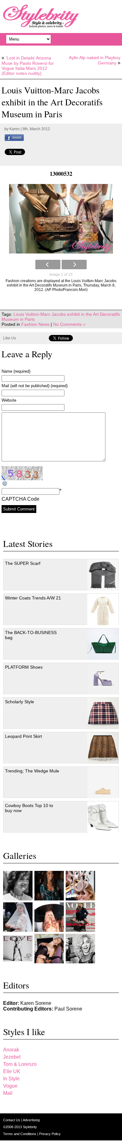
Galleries (19, 855)
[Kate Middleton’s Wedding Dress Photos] (18, 917)
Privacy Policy (50, 1134)
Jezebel (12, 1057)
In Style (11, 1078)
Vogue (10, 1086)
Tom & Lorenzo (20, 1064)
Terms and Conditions (20, 1134)
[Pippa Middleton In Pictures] (49, 885)
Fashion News (35, 324)
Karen (14, 129)
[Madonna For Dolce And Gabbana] (80, 948)
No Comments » (69, 324)
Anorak (11, 1049)
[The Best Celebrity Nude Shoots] (18, 948)
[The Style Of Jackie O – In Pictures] (18, 885)
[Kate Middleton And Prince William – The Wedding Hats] (80, 885)
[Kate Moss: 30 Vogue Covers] (80, 917)
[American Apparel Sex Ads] (49, 948)
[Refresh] (5, 483)
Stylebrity (30, 1127)
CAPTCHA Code (20, 499)
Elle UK (11, 1071)
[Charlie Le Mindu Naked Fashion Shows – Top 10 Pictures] (49, 917)
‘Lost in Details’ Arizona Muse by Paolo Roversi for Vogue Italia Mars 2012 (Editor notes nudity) (28, 65)
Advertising (31, 1120)
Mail (8, 1093)
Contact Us (12, 1120)
